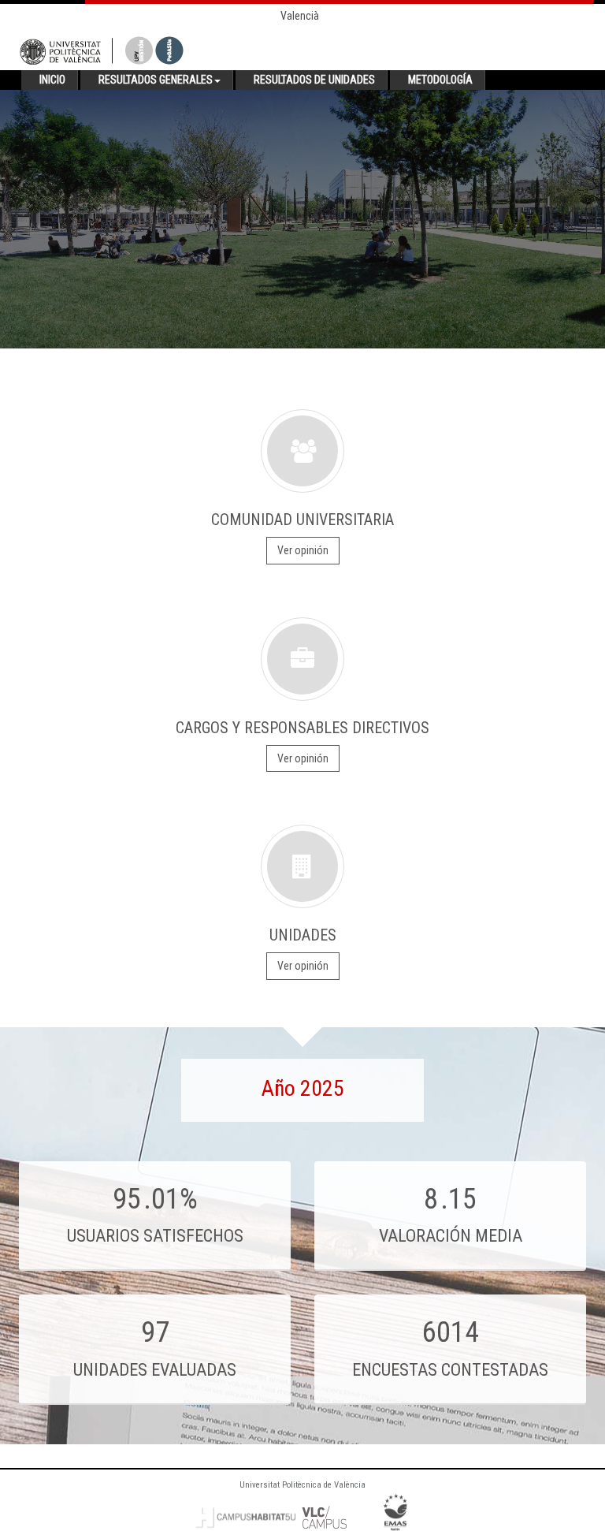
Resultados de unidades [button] (314, 79)
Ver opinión (302, 550)
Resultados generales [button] (155, 79)
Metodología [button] (440, 79)
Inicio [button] (52, 79)
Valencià (299, 15)
